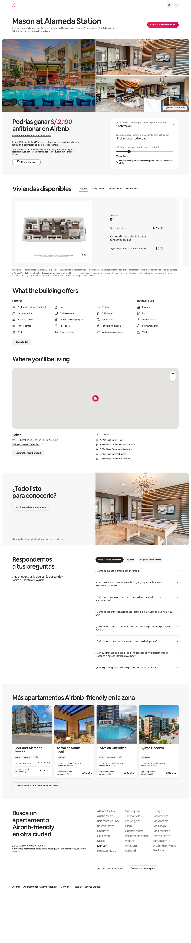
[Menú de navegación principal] (176, 5)
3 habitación (132, 188)
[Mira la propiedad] (32, 741)
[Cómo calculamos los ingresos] (144, 248)
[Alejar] (173, 378)
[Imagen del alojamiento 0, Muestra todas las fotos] (49, 75)
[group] (145, 143)
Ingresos (130, 560)
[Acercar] (173, 373)
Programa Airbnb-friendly (150, 560)
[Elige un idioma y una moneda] (169, 5)
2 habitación (115, 188)
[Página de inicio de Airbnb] (14, 5)
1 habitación (98, 188)
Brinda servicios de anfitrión (109, 560)
